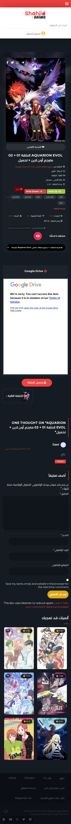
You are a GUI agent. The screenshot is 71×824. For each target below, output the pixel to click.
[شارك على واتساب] (18, 62)
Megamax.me (23, 798)
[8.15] (19, 738)
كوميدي (16, 197)
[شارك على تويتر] (12, 62)
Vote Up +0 (54, 191)
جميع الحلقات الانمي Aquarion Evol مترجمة (34, 167)
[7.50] (52, 648)
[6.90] (52, 738)
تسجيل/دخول (33, 33)
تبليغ (18, 189)
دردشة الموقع (28, 788)
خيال (61, 197)
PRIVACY (29, 778)
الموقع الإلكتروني (60, 565)
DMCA (12, 778)
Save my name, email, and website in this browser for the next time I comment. (37, 585)
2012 (11, 216)
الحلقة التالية (15, 395)
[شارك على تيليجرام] (23, 62)
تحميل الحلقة (35, 382)
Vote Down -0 (34, 191)
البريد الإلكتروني (61, 550)
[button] (67, 4)
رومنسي (28, 197)
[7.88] (52, 693)
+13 (28, 216)
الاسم (65, 535)
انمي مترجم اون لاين (54, 788)
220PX (5, 811)
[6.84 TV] (19, 648)
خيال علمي (50, 197)
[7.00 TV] (19, 693)
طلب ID (47, 778)
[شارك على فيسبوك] (7, 62)
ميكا (61, 203)
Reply (60, 461)
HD (51, 216)
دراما (38, 197)
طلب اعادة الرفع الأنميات (52, 798)
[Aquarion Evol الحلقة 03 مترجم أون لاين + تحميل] (26, 396)
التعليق (64, 493)
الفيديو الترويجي (34, 147)
